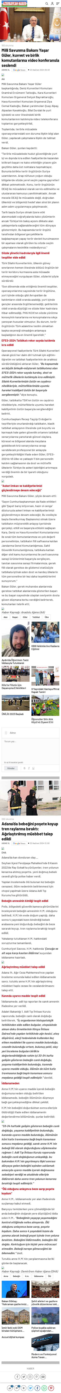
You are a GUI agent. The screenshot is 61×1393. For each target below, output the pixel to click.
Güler (25, 617)
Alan (6, 617)
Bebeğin (16, 1276)
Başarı (15, 617)
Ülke (47, 617)
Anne (6, 1276)
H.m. (27, 1276)
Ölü (49, 1276)
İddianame (38, 1276)
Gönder (11, 768)
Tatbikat (36, 617)
